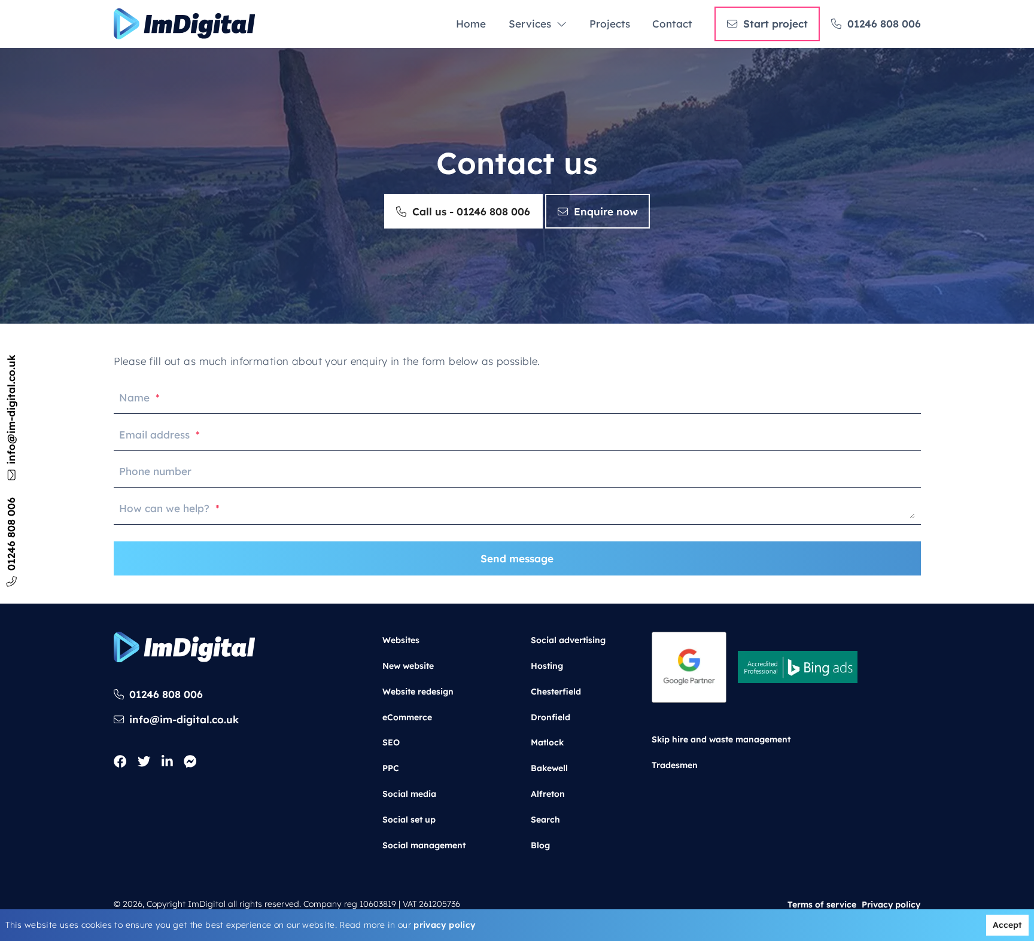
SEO (391, 742)
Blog (540, 844)
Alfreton (548, 793)
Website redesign (418, 691)
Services (530, 23)
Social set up (409, 819)
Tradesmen (675, 764)
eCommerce (407, 716)
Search (545, 819)
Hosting (547, 665)
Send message (517, 558)
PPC (390, 768)
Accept (1007, 924)
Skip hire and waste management (721, 739)
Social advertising (568, 640)
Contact (672, 23)
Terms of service (821, 904)
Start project (775, 23)
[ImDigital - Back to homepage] (184, 23)
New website (408, 665)
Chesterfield (556, 691)
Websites (400, 640)
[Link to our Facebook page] (120, 762)
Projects (609, 23)
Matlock (547, 742)
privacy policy (444, 924)
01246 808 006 (884, 23)
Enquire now (606, 211)
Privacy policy (891, 904)
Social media (409, 793)
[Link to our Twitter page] (144, 762)
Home (471, 23)
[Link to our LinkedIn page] (167, 762)
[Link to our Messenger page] (190, 762)
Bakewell (549, 768)
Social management (424, 844)
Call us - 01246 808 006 (471, 211)
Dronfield (550, 716)
